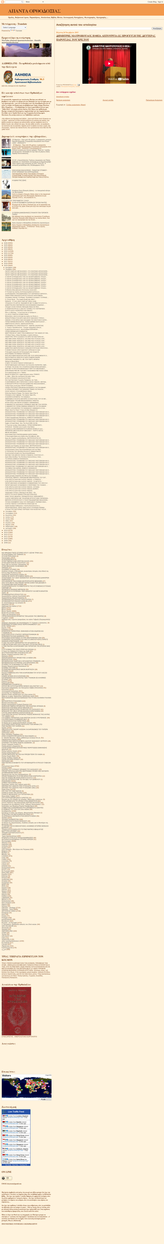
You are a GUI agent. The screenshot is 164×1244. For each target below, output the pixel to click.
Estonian (5, 876)
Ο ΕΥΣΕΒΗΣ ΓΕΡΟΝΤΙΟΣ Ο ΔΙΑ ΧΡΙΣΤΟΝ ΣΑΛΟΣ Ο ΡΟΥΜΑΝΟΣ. (24, 718)
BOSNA (4, 853)
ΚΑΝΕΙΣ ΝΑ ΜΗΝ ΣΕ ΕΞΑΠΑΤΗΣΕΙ (14, 676)
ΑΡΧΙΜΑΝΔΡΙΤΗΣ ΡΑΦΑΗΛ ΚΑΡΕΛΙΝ (15, 601)
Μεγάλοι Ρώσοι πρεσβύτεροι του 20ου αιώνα (17, 694)
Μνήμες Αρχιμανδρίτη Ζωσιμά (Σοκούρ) (15, 704)
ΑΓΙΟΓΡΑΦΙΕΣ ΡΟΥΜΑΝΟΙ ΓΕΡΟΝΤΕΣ (17, 353)
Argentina (5, 844)
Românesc (5, 921)
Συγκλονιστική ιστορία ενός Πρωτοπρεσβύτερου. (20, 453)
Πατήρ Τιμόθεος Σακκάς (10, 758)
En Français (6, 871)
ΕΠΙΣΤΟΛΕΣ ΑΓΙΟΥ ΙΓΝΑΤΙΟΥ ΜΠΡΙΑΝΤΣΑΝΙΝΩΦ (19, 634)
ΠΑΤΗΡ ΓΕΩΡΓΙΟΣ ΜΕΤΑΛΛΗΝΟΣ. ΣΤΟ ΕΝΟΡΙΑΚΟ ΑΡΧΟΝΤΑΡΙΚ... (26, 271)
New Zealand (6, 902)
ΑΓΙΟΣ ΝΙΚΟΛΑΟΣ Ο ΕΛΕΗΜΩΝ (13, 566)
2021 (6, 253)
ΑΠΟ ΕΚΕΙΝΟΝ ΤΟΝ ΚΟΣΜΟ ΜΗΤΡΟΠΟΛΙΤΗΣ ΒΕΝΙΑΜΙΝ (22, 581)
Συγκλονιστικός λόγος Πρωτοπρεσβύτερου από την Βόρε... (23, 449)
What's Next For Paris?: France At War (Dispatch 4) (21, 410)
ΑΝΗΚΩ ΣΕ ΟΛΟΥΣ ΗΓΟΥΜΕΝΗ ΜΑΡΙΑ (15, 576)
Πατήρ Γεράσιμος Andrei (10, 744)
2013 (6, 532)
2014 (6, 530)
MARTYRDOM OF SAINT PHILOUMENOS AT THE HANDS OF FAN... (27, 333)
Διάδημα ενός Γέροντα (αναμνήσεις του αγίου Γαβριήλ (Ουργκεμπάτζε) (26, 619)
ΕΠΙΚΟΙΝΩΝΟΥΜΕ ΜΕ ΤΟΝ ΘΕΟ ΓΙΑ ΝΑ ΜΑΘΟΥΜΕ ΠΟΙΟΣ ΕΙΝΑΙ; (26, 370)
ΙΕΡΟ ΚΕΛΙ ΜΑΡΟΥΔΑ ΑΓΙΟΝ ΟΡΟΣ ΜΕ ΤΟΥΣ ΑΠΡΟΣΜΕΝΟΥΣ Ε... (26, 355)
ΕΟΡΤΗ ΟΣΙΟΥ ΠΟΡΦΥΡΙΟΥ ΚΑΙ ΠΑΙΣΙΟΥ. (19, 310)
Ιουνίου (8, 519)
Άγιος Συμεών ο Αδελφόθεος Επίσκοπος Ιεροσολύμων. (31, 223)
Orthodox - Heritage (8, 907)
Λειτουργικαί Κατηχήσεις (68, 86)
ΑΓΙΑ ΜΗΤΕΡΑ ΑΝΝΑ (9, 556)
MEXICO (5, 899)
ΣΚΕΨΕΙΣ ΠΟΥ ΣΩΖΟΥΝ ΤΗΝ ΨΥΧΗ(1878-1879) (19, 786)
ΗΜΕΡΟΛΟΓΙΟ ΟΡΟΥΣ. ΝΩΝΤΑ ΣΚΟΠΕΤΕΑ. (19, 323)
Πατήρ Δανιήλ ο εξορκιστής (11, 746)
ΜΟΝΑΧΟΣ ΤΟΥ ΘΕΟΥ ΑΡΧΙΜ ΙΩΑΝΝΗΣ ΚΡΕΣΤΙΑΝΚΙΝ (21, 711)
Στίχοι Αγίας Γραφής (8, 796)
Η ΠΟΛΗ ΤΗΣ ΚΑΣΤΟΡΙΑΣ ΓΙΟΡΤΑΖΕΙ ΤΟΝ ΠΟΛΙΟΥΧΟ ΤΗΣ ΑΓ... (26, 509)
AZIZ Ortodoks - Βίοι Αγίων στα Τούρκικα (15, 849)
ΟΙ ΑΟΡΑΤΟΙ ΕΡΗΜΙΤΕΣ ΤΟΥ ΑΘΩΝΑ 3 (17, 397)
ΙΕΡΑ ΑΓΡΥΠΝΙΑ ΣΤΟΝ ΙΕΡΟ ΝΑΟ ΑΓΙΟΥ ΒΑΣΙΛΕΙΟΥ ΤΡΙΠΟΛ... (25, 318)
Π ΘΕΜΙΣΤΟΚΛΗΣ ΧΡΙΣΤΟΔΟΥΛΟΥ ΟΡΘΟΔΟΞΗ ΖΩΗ (22, 350)
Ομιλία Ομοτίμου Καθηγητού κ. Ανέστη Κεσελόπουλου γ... (23, 505)
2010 (6, 538)
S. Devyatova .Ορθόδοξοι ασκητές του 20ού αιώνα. (19, 924)
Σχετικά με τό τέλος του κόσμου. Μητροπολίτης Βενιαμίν (21, 813)
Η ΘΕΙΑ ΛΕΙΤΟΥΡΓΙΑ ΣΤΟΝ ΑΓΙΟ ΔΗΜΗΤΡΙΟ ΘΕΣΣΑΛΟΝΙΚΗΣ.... (25, 383)
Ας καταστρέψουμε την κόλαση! (12, 603)
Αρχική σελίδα (108, 100)
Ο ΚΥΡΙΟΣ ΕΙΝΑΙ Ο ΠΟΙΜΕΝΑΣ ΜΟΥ (14, 719)
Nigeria (4, 904)
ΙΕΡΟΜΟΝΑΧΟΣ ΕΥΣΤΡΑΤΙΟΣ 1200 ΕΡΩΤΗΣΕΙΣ (18, 663)
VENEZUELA (6, 939)
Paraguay (5, 912)
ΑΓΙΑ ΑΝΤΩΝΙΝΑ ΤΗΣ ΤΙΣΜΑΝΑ (12, 554)
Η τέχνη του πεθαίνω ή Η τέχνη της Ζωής (16, 651)
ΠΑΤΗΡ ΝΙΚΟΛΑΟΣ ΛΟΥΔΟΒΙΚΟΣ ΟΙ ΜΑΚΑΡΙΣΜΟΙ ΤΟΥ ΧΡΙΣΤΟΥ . (26, 483)
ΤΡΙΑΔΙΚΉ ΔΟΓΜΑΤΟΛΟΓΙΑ (11, 833)
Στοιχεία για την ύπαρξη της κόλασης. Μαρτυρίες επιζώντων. (22, 799)
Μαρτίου (8, 524)
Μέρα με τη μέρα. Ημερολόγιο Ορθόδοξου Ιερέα (18, 696)
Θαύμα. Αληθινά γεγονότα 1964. (13, 654)
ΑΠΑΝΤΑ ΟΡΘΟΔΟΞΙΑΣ (34, 10)
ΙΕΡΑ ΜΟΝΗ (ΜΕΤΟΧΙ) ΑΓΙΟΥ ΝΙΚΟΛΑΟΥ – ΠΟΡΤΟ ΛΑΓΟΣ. (24, 430)
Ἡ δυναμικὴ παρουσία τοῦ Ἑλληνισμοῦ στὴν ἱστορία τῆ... (22, 352)
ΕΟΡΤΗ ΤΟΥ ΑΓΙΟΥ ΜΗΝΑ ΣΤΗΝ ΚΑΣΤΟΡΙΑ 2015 (21, 494)
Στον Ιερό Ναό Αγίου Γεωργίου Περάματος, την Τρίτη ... (22, 380)
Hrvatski (4, 881)
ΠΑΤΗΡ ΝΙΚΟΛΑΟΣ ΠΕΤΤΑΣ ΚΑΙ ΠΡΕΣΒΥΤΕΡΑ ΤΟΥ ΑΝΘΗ (22, 754)
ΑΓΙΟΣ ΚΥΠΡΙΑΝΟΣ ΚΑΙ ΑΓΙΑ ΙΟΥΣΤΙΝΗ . (18, 378)
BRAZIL (4, 854)
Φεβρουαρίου (10, 526)
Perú (3, 914)
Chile (3, 858)
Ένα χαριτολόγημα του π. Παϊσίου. (15, 372)
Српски (4, 944)
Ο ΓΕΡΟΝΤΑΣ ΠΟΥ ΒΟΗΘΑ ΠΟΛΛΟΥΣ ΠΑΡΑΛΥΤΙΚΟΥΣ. (23, 451)
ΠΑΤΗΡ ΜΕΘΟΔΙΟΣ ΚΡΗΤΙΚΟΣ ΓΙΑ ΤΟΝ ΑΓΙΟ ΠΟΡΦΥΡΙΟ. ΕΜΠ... (26, 365)
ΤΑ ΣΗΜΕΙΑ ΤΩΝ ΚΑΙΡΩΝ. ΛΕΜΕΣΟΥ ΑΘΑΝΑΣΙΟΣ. (21, 468)
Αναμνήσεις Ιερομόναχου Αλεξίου (13, 574)
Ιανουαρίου (9, 528)
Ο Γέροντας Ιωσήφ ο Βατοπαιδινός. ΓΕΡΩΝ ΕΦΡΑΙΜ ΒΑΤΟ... (24, 425)
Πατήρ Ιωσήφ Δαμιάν (9, 753)
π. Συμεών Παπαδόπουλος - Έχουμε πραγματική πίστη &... (23, 327)
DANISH (5, 866)
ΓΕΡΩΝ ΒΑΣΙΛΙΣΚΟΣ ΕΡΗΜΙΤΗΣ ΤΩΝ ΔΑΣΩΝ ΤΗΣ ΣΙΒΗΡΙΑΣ (23, 616)
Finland (4, 878)
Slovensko (5, 927)
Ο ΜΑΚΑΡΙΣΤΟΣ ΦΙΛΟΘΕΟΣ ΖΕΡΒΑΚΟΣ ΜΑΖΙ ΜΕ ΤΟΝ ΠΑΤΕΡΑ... (26, 404)
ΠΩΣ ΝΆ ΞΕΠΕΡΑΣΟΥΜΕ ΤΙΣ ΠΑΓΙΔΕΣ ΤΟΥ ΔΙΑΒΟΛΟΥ (21, 779)
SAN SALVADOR (7, 926)
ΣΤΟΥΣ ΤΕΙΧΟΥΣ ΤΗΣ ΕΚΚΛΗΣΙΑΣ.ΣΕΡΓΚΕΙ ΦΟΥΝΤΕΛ (21, 803)
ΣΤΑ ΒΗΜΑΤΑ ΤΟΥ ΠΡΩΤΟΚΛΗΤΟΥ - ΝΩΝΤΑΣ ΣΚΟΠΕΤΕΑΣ (24, 325)
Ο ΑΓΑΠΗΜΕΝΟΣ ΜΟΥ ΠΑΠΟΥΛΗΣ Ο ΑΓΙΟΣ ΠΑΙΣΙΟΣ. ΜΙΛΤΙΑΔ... (26, 382)
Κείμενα (4, 681)
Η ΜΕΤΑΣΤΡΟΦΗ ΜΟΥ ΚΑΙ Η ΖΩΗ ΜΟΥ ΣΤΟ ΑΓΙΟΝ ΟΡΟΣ (22, 644)
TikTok (4, 934)
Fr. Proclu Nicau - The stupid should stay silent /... (20, 299)
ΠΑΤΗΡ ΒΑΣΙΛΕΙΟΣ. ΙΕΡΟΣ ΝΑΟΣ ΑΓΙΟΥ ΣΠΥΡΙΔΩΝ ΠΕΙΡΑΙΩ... (25, 507)
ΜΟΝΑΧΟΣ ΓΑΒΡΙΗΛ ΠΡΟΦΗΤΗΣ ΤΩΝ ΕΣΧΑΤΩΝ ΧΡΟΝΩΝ (22, 706)
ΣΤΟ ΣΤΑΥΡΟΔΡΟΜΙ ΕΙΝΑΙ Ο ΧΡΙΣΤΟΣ (15, 798)
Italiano (4, 891)
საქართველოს (7, 947)
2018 (6, 259)
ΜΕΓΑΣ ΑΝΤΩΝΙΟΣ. (11, 432)
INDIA (4, 884)
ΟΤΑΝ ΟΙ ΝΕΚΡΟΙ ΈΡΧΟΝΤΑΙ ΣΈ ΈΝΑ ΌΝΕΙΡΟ (18, 736)
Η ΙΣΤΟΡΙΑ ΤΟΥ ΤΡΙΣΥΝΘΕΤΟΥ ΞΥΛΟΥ (15, 200)
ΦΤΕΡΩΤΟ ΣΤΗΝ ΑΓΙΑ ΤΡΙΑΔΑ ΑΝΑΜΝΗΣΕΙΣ (17, 838)
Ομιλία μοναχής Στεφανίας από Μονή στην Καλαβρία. (21, 475)
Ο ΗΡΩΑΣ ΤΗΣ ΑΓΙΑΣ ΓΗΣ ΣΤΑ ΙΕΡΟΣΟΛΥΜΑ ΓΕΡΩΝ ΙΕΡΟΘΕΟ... (26, 367)
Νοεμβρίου (9, 269)
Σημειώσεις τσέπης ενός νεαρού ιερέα (14, 784)
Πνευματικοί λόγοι (8, 766)
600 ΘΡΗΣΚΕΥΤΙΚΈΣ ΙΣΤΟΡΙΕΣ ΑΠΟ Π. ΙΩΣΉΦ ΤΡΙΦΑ (20, 553)
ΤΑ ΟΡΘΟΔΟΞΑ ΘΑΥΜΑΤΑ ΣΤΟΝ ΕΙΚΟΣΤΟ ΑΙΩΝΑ (19, 816)
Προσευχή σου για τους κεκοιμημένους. (15, 774)
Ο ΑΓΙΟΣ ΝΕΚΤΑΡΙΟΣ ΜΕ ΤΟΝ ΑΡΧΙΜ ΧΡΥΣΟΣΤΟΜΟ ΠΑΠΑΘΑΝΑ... (27, 498)
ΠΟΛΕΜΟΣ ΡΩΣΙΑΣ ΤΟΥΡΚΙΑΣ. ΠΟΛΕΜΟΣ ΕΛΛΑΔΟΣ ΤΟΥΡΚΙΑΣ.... (27, 297)
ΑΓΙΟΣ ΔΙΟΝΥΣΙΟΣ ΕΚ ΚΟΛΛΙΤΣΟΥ (14, 563)
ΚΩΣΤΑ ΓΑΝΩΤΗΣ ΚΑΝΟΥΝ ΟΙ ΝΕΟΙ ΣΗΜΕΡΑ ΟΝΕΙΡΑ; (22, 357)
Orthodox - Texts (7, 909)
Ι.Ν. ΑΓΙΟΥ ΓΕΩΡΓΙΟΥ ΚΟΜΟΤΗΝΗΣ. (17, 314)
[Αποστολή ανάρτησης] (78, 84)
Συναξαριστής (6, 811)
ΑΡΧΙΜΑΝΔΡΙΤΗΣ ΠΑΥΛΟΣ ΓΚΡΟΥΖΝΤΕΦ (16, 599)
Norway (4, 906)
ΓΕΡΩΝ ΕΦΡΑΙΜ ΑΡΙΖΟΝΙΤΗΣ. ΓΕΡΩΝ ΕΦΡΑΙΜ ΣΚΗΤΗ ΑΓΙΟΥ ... (25, 322)
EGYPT (4, 869)
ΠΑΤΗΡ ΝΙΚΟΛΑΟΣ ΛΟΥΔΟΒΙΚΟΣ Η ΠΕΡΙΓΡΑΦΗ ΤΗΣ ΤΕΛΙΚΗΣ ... (26, 485)
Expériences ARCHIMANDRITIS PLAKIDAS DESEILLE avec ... (24, 429)
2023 (6, 249)
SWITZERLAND (7, 931)
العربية (4, 949)
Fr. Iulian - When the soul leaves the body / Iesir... (20, 376)
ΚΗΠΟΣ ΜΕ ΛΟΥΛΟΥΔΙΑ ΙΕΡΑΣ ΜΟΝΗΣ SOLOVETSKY (21, 686)
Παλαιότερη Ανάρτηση (154, 100)
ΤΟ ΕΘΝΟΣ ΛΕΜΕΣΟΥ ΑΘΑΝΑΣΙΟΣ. (17, 459)
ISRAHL (4, 889)
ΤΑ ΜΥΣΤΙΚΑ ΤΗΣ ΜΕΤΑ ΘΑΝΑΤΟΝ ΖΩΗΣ (16, 814)
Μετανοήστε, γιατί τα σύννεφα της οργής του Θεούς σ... (22, 316)
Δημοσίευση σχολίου (62, 96)
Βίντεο (4, 609)
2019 (6, 257)
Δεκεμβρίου (9, 267)
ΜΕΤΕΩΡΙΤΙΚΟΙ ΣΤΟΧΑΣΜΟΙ (11, 701)
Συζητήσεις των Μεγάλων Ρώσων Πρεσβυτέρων (18, 806)
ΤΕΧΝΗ (4, 818)
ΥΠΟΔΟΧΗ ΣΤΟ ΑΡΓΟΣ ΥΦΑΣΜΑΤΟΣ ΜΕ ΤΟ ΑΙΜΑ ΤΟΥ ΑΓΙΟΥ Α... (26, 303)
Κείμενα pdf (5, 683)
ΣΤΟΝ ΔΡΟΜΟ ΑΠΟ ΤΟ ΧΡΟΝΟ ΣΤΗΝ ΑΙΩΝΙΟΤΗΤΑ (19, 801)
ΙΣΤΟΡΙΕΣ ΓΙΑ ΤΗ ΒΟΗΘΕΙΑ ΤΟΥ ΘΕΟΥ (15, 664)
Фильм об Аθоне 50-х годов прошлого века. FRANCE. (22, 374)
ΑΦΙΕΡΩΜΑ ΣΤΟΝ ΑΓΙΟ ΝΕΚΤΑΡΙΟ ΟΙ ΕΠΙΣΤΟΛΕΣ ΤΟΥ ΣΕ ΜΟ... (26, 399)
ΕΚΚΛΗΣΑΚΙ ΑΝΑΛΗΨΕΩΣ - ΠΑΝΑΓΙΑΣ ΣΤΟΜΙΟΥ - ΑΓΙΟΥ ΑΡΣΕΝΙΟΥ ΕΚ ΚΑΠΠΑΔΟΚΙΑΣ (30, 171)
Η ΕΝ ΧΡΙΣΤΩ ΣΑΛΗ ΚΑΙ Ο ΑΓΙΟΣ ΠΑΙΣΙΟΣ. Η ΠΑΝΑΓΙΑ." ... (24, 479)
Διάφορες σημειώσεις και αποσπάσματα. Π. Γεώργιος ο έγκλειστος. (24, 623)
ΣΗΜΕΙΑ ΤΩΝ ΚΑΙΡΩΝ (9, 783)
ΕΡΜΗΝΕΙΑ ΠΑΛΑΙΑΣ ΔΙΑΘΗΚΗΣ (13, 636)
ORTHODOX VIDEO (9, 911)
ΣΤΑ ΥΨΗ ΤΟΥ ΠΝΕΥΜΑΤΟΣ (11, 791)
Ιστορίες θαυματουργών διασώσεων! (14, 666)
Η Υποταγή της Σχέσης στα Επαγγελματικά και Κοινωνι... (22, 292)
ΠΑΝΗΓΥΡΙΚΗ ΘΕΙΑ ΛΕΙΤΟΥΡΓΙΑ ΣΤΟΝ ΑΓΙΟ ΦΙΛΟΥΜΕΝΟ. (24, 295)
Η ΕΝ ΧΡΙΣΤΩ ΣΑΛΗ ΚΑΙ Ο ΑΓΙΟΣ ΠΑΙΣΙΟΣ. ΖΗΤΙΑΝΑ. (22, 487)
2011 (6, 536)
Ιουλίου (8, 517)
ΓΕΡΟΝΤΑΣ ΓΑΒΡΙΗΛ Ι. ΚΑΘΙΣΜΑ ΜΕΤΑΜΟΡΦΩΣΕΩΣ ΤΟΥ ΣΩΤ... (26, 477)
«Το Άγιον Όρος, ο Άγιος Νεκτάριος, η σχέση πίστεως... (22, 335)
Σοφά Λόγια (6, 789)
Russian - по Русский (9, 922)
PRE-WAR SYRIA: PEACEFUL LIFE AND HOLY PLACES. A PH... (25, 338)
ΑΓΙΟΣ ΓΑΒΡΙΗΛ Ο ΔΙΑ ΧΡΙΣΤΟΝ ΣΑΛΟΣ (15, 561)
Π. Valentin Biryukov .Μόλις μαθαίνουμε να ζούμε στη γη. (21, 738)
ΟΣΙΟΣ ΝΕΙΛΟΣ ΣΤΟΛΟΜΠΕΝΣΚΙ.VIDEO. (18, 391)
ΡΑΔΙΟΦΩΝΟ (6, 781)
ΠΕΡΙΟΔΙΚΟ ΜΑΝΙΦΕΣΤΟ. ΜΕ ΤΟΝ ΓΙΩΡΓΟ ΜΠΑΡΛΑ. (22, 359)
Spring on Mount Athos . (12, 361)
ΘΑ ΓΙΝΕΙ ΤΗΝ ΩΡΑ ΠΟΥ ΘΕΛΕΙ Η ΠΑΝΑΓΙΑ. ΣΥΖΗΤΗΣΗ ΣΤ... (24, 455)
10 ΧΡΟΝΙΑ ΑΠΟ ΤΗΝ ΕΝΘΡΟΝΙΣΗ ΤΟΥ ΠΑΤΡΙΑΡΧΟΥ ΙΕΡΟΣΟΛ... (26, 294)
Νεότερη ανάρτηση (63, 100)
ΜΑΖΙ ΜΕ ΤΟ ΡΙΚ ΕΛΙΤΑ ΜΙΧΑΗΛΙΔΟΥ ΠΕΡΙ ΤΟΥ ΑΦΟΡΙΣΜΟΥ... (25, 368)
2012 (6, 534)
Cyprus (4, 863)
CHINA (4, 859)
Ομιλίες (78, 86)
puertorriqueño (7, 919)
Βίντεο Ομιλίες (6, 611)
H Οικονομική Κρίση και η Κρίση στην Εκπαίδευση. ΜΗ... (22, 436)
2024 (6, 247)
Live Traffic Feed (16, 1112)
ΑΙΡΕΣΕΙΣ (5, 568)
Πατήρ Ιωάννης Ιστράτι (9, 751)
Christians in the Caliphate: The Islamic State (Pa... (21, 395)
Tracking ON (23, 1165)
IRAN (3, 886)
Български (5, 942)
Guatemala (5, 879)
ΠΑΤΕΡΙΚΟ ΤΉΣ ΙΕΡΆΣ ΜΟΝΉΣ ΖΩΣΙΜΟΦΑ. (17, 743)
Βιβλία (4, 608)
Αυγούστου (9, 515)
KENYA (4, 894)
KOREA (4, 896)
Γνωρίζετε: (5, 618)
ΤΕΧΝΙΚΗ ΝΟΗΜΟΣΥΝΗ (10, 819)
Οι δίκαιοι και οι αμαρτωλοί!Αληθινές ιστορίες (17, 723)
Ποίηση (4, 768)
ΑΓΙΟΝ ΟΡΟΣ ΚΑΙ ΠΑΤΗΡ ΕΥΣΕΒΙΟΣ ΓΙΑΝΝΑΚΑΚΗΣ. (22, 402)
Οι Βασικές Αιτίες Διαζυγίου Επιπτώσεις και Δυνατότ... (21, 290)
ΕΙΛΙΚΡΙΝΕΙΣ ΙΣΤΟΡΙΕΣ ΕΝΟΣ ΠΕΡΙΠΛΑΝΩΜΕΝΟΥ (19, 624)
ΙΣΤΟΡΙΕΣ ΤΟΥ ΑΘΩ (8, 668)
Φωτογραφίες (6, 841)
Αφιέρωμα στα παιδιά (9, 606)
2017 (6, 261)
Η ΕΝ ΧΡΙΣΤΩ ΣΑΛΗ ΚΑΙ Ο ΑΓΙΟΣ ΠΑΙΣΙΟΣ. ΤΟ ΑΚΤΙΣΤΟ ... (24, 481)
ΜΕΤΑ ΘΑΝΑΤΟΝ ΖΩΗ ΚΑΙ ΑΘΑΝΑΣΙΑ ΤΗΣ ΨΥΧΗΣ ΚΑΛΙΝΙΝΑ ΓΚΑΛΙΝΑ (26, 698)
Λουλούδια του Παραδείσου (11, 693)
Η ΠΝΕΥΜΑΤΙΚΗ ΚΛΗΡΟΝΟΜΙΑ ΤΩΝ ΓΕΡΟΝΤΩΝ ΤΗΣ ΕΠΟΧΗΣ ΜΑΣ (26, 646)
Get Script (8, 1165)
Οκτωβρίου (9, 511)
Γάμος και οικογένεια (9, 614)
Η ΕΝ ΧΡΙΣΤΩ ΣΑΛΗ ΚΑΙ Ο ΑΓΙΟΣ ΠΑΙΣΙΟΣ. (19, 490)
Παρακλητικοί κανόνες (9, 739)
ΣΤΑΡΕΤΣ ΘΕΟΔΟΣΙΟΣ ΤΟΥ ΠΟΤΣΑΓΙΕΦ (16, 794)
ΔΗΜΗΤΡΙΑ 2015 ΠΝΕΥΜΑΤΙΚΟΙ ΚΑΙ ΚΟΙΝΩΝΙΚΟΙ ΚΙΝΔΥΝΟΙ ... (25, 305)
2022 (6, 251)
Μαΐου (8, 521)
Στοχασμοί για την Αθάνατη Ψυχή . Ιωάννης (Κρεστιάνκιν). (21, 804)
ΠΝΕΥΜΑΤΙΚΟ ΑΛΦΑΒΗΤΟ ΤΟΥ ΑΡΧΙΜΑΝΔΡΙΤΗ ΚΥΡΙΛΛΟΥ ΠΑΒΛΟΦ (26, 763)
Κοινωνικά (5, 689)
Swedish (5, 929)
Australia (5, 846)
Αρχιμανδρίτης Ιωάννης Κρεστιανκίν (14, 596)
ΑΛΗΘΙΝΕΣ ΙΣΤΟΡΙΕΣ (9, 569)
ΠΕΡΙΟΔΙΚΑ (6, 761)
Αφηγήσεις (5, 604)
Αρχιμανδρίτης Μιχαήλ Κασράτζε (13, 598)
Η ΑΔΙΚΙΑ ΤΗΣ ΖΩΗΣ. (19, 180)
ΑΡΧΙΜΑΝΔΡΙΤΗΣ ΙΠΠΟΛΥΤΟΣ (12, 594)
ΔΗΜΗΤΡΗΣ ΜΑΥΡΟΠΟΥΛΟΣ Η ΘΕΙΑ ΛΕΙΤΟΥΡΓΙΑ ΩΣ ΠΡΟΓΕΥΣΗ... (27, 348)
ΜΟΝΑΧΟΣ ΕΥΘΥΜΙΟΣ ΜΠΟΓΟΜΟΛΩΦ (15, 708)
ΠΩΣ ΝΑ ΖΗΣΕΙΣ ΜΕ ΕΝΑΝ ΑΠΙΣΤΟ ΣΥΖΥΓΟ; (17, 778)
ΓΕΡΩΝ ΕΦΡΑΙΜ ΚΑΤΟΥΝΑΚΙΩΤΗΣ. (16, 331)
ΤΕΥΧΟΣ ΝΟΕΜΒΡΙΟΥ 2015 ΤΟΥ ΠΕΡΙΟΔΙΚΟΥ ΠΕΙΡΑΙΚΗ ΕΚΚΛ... (26, 502)
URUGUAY (5, 936)
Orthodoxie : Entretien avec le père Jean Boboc (20, 427)
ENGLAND (5, 873)
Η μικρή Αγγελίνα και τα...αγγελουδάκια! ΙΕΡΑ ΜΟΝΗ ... (22, 329)
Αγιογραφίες (6, 558)
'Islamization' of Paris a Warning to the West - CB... (21, 492)
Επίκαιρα (5, 629)
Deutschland (6, 868)
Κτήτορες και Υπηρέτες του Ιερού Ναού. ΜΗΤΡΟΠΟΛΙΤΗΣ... (23, 445)
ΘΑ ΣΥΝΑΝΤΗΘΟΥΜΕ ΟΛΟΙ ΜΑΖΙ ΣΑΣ (15, 653)
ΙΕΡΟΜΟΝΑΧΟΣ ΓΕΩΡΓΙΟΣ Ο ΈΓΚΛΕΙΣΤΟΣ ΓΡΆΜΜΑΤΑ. (21, 661)
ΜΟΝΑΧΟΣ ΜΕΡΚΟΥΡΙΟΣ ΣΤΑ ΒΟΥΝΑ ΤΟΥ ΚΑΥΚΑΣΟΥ (21, 709)
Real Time (15, 1165)
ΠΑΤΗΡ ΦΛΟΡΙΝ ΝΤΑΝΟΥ (11, 759)
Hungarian (5, 883)
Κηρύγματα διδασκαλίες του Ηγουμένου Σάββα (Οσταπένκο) (22, 688)
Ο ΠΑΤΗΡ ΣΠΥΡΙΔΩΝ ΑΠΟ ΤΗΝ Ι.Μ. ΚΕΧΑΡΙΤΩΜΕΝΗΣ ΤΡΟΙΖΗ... (26, 277)
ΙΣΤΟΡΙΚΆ (5, 671)
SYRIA (4, 932)
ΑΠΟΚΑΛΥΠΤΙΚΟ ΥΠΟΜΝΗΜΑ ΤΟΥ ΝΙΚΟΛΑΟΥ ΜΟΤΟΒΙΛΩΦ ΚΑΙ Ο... (27, 412)
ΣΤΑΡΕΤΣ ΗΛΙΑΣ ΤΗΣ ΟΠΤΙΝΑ (12, 793)
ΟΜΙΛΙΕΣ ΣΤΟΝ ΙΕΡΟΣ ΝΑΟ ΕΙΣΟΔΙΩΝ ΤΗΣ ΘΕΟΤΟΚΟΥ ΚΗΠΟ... (26, 320)
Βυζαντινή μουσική (8, 613)
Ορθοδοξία (5, 733)
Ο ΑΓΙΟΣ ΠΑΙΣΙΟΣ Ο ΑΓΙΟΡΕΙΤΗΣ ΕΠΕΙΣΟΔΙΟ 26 (21, 504)
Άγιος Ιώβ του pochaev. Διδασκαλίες (14, 564)
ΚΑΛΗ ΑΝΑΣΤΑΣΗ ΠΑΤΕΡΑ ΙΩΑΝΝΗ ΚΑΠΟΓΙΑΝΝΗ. (21, 434)
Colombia (5, 861)
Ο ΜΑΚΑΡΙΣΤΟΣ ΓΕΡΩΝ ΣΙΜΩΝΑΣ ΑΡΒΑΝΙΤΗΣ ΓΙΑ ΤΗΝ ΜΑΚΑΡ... (26, 406)
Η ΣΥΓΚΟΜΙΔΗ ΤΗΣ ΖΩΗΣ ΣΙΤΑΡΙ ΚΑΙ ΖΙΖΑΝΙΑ (18, 649)
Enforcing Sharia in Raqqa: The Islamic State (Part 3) (21, 393)
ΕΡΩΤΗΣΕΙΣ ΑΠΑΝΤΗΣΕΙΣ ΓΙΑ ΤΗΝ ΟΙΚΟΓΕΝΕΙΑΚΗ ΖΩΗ (22, 638)
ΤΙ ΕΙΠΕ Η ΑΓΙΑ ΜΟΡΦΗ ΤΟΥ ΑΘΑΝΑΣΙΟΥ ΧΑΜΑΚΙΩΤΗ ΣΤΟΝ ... (25, 408)
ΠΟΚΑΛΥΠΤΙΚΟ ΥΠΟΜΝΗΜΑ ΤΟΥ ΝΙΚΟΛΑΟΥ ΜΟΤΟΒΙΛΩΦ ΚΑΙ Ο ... (27, 466)
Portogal (5, 917)
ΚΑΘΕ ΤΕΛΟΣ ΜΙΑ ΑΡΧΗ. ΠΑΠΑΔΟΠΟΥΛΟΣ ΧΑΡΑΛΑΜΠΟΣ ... (25, 496)
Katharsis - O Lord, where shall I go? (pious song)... (21, 301)
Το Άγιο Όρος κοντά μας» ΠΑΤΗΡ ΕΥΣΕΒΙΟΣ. (19, 385)
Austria (4, 848)
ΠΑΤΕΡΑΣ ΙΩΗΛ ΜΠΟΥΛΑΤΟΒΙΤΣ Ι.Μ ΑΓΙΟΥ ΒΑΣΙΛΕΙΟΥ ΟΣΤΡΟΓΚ (24, 741)
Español (4, 874)
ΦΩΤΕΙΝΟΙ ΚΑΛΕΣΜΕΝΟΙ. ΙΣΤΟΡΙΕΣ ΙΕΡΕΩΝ (17, 839)
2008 (6, 543)
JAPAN (4, 892)
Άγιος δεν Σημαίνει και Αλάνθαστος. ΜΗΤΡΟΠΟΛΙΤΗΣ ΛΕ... (23, 438)
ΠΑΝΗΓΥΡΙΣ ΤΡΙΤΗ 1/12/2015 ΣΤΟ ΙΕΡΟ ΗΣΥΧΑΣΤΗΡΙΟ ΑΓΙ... (25, 337)
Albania (4, 843)
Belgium (4, 851)
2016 (6, 263)
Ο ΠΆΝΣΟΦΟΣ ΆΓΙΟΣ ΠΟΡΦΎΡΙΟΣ (14, 721)
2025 (6, 245)
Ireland (4, 887)
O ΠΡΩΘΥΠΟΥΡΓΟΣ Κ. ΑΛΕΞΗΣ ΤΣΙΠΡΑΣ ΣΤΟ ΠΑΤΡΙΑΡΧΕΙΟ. (25, 308)
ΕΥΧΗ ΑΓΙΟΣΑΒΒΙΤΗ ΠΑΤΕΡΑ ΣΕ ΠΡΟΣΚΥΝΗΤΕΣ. (29, 202)
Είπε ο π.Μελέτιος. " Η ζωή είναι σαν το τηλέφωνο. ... (21, 312)
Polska (4, 916)
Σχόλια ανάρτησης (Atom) (76, 105)
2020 (6, 255)
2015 (6, 265)
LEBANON (5, 897)
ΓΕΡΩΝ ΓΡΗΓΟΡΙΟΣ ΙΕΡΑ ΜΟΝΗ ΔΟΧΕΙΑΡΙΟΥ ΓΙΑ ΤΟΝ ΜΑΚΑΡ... (26, 387)
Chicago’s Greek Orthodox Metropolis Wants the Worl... (22, 307)
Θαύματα (5, 656)
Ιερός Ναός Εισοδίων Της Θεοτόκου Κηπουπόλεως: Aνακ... (23, 457)
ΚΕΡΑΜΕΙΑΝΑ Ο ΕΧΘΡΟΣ (11, 684)
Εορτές (4, 628)
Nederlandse (6, 901)
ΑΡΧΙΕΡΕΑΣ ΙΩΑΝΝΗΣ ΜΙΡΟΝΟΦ (13, 589)
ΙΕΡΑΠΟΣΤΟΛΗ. (7, 659)
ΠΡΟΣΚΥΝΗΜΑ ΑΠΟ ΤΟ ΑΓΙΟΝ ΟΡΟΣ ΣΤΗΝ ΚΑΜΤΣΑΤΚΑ (22, 776)
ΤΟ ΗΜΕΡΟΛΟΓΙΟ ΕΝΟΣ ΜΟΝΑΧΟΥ (14, 821)
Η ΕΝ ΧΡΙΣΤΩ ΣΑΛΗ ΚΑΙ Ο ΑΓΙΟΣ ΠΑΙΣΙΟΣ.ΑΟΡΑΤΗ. (22, 489)
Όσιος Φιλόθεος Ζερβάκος (11, 734)
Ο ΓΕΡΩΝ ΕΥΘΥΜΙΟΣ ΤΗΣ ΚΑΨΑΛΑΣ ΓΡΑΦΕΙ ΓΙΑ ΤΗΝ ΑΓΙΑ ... (25, 389)
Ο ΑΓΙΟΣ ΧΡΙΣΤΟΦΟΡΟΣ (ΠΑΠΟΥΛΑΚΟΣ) (16, 713)
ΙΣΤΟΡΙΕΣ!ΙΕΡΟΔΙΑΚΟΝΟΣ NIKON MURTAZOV (18, 669)
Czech (4, 864)
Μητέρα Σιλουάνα (8, 703)
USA (3, 937)
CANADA (5, 856)
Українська (5, 946)
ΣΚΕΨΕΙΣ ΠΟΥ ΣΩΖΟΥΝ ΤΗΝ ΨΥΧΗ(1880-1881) (19, 788)
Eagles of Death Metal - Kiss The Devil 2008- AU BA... (21, 423)
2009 (6, 540)
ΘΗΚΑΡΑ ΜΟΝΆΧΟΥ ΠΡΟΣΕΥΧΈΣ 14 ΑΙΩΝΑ (17, 658)
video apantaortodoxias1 (10, 941)
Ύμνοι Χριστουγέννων (9, 836)
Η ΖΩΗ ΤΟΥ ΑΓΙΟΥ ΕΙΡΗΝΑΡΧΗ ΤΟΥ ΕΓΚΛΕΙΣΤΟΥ (19, 643)
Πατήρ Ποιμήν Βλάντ (9, 756)
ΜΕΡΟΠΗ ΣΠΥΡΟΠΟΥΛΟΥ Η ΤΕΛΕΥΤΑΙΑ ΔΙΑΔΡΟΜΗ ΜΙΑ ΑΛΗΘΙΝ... (27, 500)
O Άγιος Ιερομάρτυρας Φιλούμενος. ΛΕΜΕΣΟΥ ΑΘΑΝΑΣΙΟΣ (23, 417)
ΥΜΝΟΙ (4, 834)
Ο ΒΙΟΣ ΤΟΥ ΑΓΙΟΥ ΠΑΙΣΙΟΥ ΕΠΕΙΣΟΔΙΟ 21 (19, 363)
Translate (19, 31)
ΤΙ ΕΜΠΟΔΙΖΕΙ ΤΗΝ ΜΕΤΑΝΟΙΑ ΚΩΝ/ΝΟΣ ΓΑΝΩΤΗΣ (22, 400)
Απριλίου (8, 523)
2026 (6, 243)
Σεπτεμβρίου (10, 513)
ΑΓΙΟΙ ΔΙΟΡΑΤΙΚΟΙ (8, 559)
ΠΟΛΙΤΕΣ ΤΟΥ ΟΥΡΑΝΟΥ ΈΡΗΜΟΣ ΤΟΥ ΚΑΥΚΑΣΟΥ (20, 769)
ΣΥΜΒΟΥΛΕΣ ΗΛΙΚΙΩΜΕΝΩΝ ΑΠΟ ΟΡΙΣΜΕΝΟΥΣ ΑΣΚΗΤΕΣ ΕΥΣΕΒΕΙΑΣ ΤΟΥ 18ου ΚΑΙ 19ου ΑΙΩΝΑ (22, 808)
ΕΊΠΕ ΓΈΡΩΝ (6, 626)
